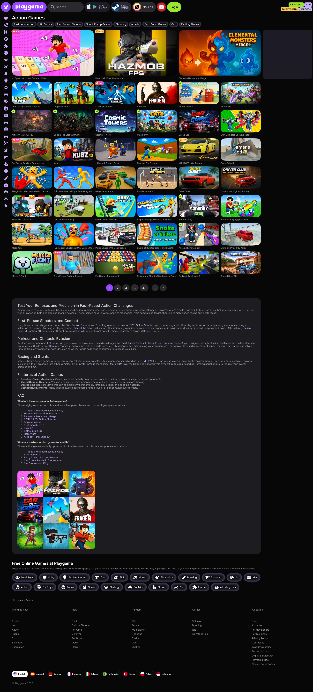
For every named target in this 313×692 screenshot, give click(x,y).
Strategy (17, 642)
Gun (134, 642)
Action (15, 629)
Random (136, 609)
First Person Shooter (78, 325)
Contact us (258, 642)
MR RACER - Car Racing (157, 361)
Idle (194, 629)
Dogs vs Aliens (32, 422)
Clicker (136, 647)
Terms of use (259, 651)
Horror (76, 647)
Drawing (197, 625)
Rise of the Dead (83, 328)
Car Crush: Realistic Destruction (43, 460)
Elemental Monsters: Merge (40, 416)
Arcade (91, 364)
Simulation (18, 647)
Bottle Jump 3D (33, 431)
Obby (75, 642)
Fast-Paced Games (133, 343)
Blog (254, 621)
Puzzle (16, 634)
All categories (200, 634)
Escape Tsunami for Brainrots (224, 346)
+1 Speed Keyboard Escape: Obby (43, 410)
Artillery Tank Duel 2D (37, 436)
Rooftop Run (52, 346)
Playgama (17, 600)
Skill (74, 621)
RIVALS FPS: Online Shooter (40, 419)
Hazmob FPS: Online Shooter (136, 325)
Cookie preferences (263, 664)
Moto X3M (116, 364)
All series (257, 609)
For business (259, 634)
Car (134, 621)
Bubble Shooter (81, 625)
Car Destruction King (36, 463)
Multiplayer (138, 629)
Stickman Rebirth (34, 425)
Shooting (101, 325)
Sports (16, 638)
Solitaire (197, 621)
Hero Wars (30, 433)
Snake (135, 638)
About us (257, 625)
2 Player (76, 634)
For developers (260, 629)
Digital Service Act (262, 655)
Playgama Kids (260, 659)
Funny (135, 625)
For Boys (77, 638)
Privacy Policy (260, 638)
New (74, 609)
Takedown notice (262, 647)
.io (13, 625)
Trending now (20, 609)
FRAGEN (29, 428)
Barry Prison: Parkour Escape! (165, 343)
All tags (196, 609)
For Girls (77, 629)
